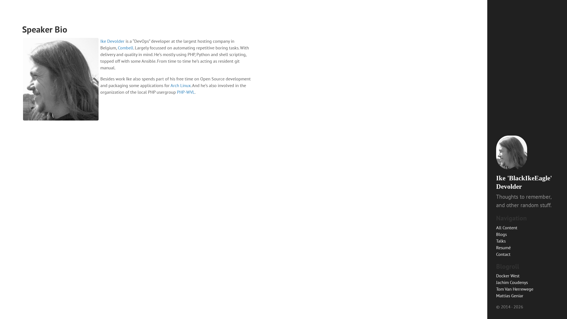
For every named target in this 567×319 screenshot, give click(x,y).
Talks (501, 241)
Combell (125, 48)
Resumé (503, 248)
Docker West (508, 276)
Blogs (501, 234)
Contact (503, 254)
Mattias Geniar (509, 296)
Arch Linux (181, 85)
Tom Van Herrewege (514, 289)
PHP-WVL (186, 92)
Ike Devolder (112, 41)
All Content (506, 228)
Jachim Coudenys (512, 282)
